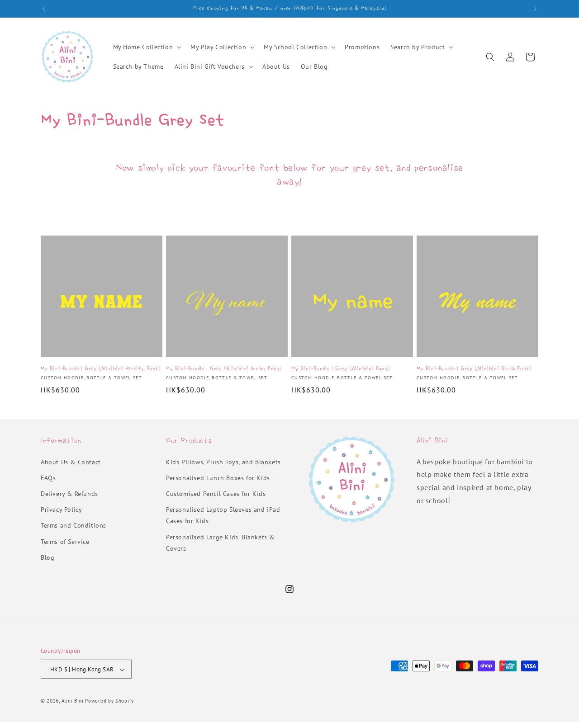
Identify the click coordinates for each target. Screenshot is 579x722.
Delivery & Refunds (69, 494)
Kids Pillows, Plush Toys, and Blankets (223, 462)
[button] (146, 47)
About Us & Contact (71, 462)
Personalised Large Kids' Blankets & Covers (220, 542)
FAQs (48, 478)
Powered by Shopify (109, 701)
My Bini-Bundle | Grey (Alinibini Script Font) (224, 368)
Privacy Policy (61, 509)
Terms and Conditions (73, 526)
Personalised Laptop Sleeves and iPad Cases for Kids (223, 515)
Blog (47, 557)
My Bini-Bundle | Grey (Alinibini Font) (340, 368)
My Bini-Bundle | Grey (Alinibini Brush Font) (474, 368)
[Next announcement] (535, 8)
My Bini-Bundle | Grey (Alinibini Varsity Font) (101, 368)
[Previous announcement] (44, 8)
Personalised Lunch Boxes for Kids (218, 478)
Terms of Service (65, 542)
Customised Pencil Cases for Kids (216, 494)
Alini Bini (73, 701)
